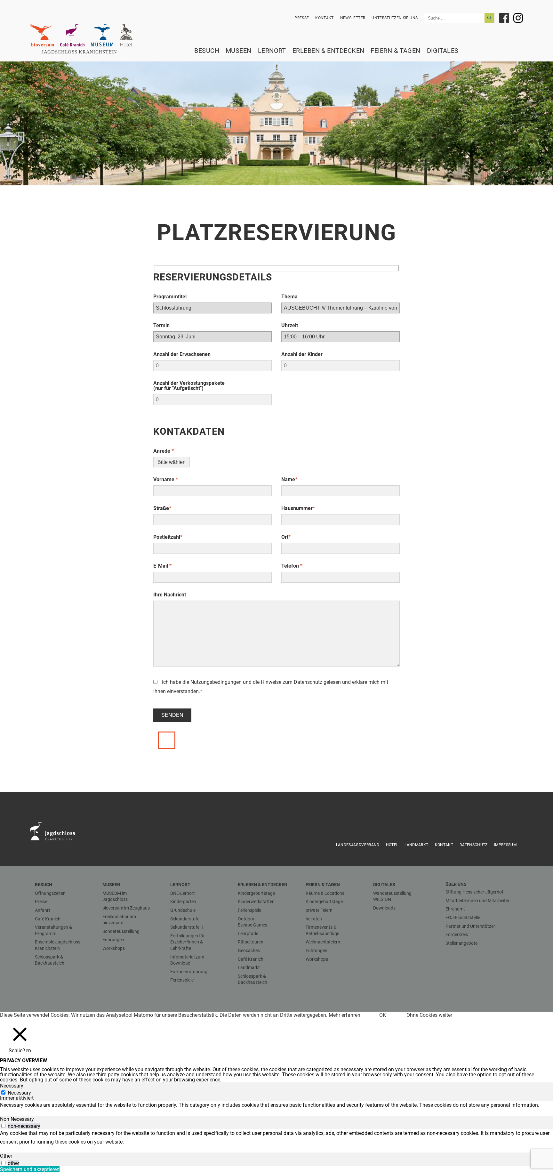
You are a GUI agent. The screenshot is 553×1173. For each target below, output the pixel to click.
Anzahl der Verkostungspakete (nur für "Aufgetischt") (189, 385)
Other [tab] (6, 1156)
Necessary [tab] (11, 1086)
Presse (301, 18)
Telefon (291, 566)
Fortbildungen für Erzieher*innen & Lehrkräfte (187, 942)
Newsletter (352, 18)
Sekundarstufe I (186, 918)
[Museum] (102, 35)
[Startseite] (83, 52)
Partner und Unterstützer (470, 926)
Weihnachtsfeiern (323, 941)
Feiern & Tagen (395, 50)
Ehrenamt (455, 908)
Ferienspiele (182, 980)
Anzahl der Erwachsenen (182, 354)
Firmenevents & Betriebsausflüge (322, 930)
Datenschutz (308, 682)
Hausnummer (298, 508)
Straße (162, 508)
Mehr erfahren (344, 1015)
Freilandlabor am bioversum (119, 920)
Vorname (165, 479)
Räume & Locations (325, 893)
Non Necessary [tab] (17, 1119)
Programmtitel (170, 297)
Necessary (19, 1093)
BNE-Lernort (182, 893)
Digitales (443, 50)
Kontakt (324, 18)
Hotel (392, 845)
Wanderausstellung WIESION (392, 896)
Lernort (272, 50)
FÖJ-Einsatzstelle (462, 917)
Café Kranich (47, 918)
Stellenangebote (461, 943)
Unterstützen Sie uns (395, 18)
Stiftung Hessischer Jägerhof (474, 891)
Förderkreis (456, 934)
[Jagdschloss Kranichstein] (56, 831)
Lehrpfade (248, 933)
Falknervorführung (188, 971)
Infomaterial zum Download (187, 960)
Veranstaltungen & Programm (53, 930)
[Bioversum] (42, 35)
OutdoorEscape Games (252, 922)
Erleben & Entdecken (329, 50)
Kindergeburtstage (256, 893)
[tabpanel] (276, 1105)
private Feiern (319, 910)
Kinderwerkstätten (256, 901)
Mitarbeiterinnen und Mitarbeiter (477, 900)
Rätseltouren (250, 941)
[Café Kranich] (72, 35)
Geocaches (249, 950)
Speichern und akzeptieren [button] (30, 1169)
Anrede (163, 451)
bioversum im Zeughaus (126, 907)
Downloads (384, 907)
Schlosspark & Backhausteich (49, 960)
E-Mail (162, 566)
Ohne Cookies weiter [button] (429, 1015)
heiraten (314, 918)
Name (289, 479)
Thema (289, 297)
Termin (161, 325)
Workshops (113, 948)
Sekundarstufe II (186, 927)
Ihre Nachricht (169, 595)
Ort (286, 537)
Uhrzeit (289, 325)
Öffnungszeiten (50, 893)
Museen (239, 50)
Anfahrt (42, 910)
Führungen (113, 939)
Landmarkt (416, 845)
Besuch (206, 50)
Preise (41, 901)
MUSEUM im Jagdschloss (115, 896)
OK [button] (382, 1015)
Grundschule (183, 910)
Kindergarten (183, 901)
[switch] (3, 1126)
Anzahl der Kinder (302, 354)
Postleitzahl (167, 537)
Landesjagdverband (358, 845)
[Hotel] (126, 35)
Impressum (505, 845)
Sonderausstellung (121, 931)
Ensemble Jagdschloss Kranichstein (57, 945)
